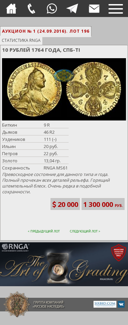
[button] (63, 90)
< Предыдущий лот (44, 231)
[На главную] (11, 8)
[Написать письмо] (94, 8)
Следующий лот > (85, 231)
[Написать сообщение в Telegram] (72, 8)
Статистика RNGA (21, 40)
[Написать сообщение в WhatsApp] (52, 8)
